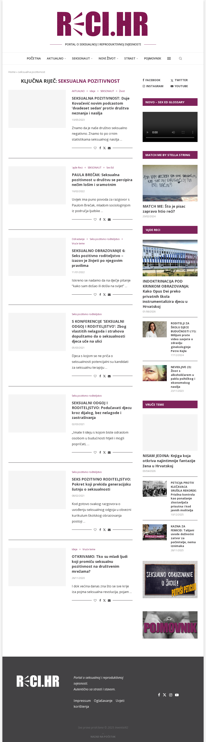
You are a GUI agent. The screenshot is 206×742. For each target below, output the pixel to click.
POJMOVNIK (152, 58)
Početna (34, 58)
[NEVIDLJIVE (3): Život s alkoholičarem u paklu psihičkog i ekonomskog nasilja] (155, 373)
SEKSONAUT (81, 58)
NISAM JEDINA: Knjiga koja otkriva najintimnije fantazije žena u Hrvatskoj (169, 460)
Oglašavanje (103, 700)
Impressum (82, 700)
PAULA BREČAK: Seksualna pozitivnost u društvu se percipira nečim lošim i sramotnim (102, 179)
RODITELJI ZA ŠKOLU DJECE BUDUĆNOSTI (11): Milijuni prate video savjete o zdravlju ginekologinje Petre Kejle (183, 337)
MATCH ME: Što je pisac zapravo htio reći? (164, 209)
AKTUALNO (55, 58)
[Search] (180, 58)
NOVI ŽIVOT (107, 58)
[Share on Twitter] (104, 148)
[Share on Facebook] (100, 148)
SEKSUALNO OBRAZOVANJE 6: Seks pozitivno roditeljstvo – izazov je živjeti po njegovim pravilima (98, 258)
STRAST (129, 58)
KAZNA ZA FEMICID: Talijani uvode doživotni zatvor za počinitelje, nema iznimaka (183, 536)
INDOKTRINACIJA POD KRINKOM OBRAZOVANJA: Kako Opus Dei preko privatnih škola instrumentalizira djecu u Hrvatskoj (166, 294)
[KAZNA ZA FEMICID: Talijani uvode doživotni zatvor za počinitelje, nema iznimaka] (155, 532)
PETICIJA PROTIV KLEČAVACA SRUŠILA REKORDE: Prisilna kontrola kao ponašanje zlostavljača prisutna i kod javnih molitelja (184, 496)
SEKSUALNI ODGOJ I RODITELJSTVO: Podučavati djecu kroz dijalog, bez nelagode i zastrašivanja (102, 410)
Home (12, 72)
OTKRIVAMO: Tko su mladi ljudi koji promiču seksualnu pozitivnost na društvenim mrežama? (100, 564)
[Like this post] (95, 148)
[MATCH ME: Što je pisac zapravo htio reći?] (170, 183)
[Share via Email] (109, 148)
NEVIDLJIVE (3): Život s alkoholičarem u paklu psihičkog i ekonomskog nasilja (183, 377)
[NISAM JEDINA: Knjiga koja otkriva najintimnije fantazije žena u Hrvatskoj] (170, 432)
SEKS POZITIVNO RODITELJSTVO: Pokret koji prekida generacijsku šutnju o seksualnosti (101, 484)
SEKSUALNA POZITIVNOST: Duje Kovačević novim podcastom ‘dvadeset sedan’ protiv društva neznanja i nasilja (101, 105)
